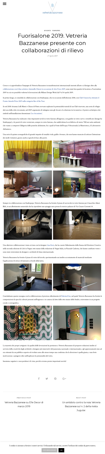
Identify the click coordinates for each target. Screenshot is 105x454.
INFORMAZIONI (49, 450)
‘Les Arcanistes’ (36, 113)
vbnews (56, 31)
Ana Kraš (50, 245)
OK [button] (61, 450)
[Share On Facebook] (39, 379)
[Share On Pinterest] (55, 379)
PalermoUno (66, 296)
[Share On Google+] (65, 379)
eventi (47, 31)
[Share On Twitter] (47, 379)
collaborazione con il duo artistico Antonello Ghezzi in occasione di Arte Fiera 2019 (34, 89)
